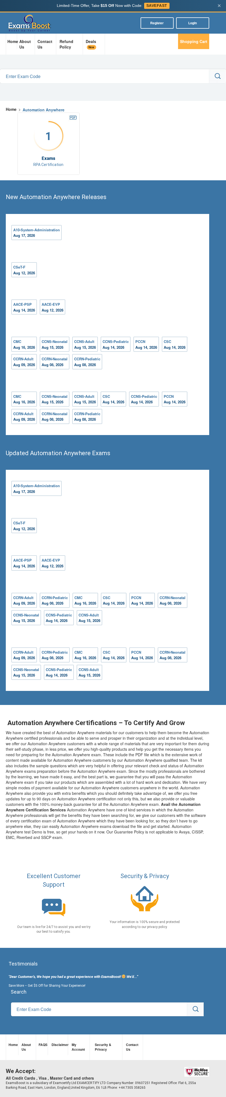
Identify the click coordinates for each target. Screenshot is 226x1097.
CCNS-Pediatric (116, 344)
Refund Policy (66, 44)
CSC (174, 344)
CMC (24, 344)
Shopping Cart (193, 41)
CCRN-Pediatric (87, 361)
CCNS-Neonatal (55, 344)
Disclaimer (59, 1044)
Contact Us (44, 44)
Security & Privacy (103, 1047)
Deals (91, 44)
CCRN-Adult (24, 361)
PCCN (146, 344)
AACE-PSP (24, 307)
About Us (25, 44)
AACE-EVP (52, 307)
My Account (78, 1047)
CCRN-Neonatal (55, 361)
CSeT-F (24, 269)
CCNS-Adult (85, 344)
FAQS (42, 1044)
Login (192, 22)
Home (12, 41)
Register (157, 22)
